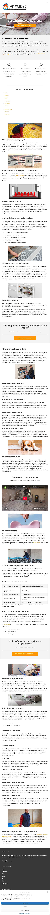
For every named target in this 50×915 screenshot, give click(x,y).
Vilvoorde (4, 885)
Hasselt (3, 876)
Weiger (25, 906)
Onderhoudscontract (7, 862)
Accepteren (25, 903)
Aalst (3, 870)
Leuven (3, 881)
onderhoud (24, 856)
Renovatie (7, 111)
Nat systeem (7, 103)
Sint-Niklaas (4, 883)
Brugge (3, 873)
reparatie (31, 856)
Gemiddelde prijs (8, 109)
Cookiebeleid (21, 913)
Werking (6, 93)
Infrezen (6, 106)
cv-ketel (18, 305)
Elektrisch (7, 95)
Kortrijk (3, 880)
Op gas (6, 97)
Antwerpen (4, 871)
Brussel (3, 875)
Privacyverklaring (27, 913)
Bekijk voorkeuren (25, 910)
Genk (3, 878)
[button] (48, 892)
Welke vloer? (7, 114)
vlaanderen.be (7, 624)
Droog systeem (8, 101)
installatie (19, 856)
